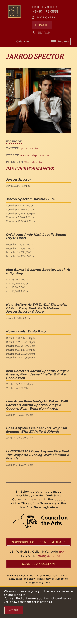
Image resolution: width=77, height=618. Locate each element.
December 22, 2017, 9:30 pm (20, 353)
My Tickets (45, 17)
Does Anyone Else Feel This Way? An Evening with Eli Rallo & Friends (36, 430)
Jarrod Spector (18, 179)
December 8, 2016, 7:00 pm (20, 244)
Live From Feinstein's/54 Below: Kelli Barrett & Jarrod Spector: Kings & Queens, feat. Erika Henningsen (37, 405)
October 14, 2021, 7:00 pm (19, 388)
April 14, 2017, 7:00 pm (17, 283)
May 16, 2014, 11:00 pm (18, 185)
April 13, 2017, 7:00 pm (17, 279)
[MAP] (63, 551)
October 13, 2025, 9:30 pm (19, 438)
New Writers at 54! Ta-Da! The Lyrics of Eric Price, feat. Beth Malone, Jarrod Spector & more (36, 308)
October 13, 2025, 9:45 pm (19, 464)
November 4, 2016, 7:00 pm (20, 213)
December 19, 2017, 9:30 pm (20, 342)
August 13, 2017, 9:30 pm (18, 318)
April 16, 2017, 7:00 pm (17, 291)
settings (46, 601)
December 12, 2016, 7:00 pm (20, 248)
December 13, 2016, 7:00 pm (20, 252)
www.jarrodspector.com (27, 155)
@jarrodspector (22, 148)
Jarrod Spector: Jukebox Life (30, 199)
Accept (13, 610)
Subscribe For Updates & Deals (38, 542)
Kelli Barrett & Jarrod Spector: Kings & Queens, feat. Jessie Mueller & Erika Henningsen (38, 374)
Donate (41, 25)
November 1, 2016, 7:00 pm (20, 205)
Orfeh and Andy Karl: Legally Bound (36, 235)
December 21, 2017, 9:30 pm (20, 349)
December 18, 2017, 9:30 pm (20, 338)
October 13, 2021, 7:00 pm (19, 384)
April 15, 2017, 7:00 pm (17, 287)
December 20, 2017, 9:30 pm (20, 345)
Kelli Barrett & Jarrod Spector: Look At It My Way (38, 271)
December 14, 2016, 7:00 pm (20, 256)
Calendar (22, 41)
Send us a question (38, 563)
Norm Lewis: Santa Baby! (26, 331)
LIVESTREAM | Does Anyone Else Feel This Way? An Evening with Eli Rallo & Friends (37, 454)
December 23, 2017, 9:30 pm (20, 357)
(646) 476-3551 (45, 11)
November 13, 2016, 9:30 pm (20, 221)
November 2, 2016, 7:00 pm (20, 209)
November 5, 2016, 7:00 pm (20, 217)
